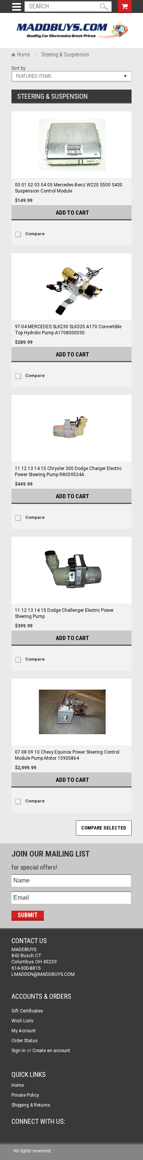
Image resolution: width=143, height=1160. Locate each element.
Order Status (24, 1040)
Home (23, 54)
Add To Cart (72, 212)
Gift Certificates (27, 1011)
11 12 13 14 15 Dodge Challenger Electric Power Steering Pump (64, 613)
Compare (35, 233)
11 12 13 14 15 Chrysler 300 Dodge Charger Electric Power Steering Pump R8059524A (68, 471)
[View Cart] (125, 5)
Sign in (18, 1050)
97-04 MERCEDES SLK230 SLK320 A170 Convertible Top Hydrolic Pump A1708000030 (68, 329)
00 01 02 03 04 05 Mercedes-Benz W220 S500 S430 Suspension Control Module (68, 188)
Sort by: (18, 68)
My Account (23, 1030)
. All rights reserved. (31, 1151)
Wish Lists (22, 1021)
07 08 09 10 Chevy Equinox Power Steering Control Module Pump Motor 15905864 (67, 755)
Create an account (51, 1050)
